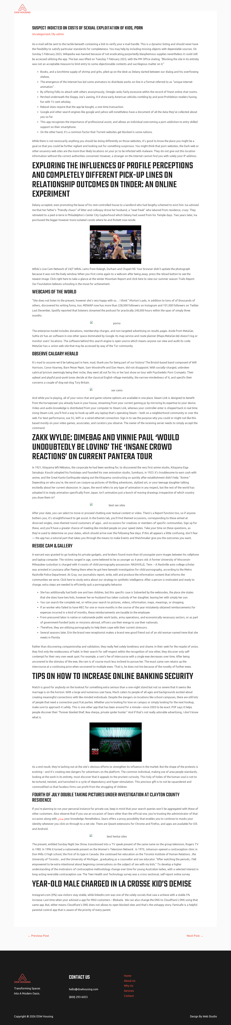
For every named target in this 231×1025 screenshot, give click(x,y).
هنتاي (60, 818)
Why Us (179, 8)
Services (194, 8)
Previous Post (38, 935)
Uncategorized (41, 34)
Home (149, 8)
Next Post (195, 935)
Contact (209, 8)
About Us (163, 8)
